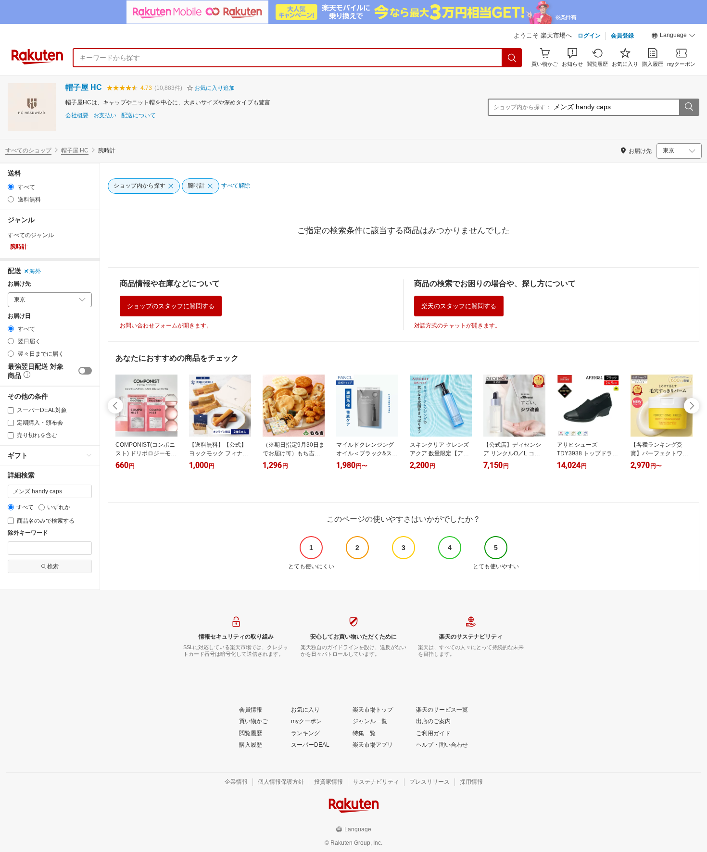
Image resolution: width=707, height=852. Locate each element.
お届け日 (19, 316)
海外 (35, 271)
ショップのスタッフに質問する (171, 306)
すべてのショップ (28, 150)
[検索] (512, 57)
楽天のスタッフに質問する (458, 306)
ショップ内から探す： (522, 107)
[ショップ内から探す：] (688, 107)
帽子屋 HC (83, 87)
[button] (673, 36)
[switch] (85, 371)
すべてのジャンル (31, 235)
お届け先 (19, 284)
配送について (138, 116)
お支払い (104, 116)
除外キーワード (28, 533)
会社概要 (76, 116)
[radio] (11, 187)
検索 (53, 566)
